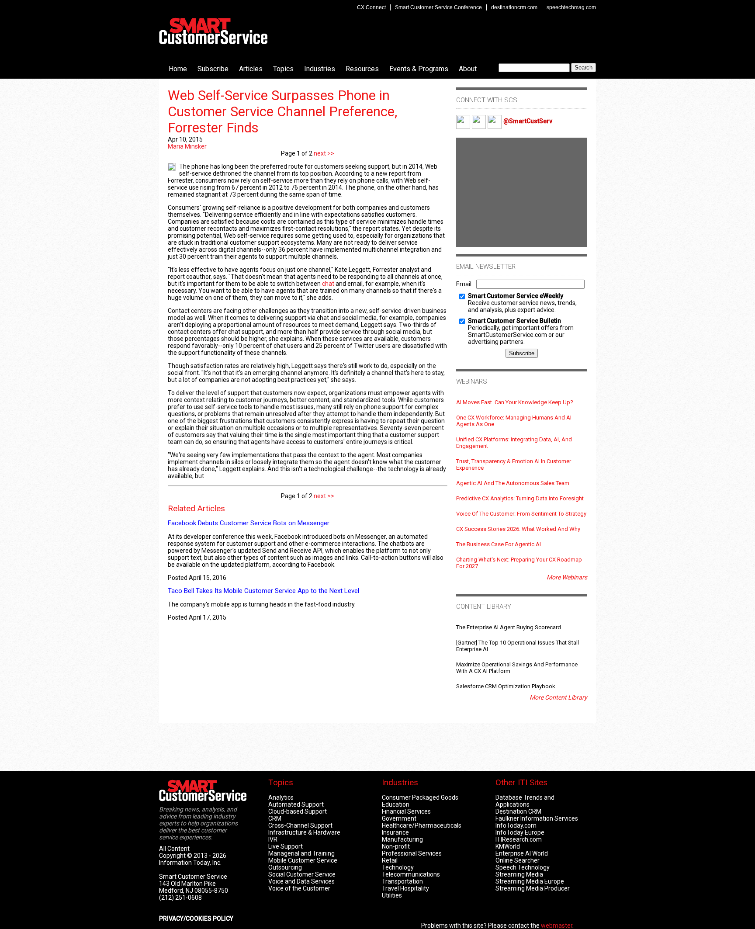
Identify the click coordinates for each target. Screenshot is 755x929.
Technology (398, 867)
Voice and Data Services (301, 881)
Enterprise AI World (521, 853)
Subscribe (213, 69)
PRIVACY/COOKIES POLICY (196, 918)
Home (178, 69)
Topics (283, 69)
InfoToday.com (516, 825)
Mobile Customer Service (302, 860)
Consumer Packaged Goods (420, 797)
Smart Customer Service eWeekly (515, 295)
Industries (319, 69)
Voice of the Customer (299, 888)
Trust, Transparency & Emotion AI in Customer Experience (513, 464)
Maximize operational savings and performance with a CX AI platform (517, 667)
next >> (323, 153)
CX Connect (371, 7)
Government (399, 818)
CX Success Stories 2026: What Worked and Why (518, 529)
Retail (390, 860)
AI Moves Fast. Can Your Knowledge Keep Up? (514, 402)
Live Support (285, 846)
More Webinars (567, 577)
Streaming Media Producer (532, 888)
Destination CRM (518, 811)
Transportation (402, 881)
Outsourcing (285, 867)
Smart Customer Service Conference (438, 7)
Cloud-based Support (297, 811)
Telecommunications (411, 874)
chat (328, 283)
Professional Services (412, 853)
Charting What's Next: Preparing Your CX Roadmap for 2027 (519, 562)
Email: (464, 284)
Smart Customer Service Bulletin (514, 320)
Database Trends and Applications (524, 801)
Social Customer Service (302, 874)
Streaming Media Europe (529, 881)
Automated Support (296, 804)
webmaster (556, 925)
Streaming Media (519, 874)
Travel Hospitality (405, 888)
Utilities (392, 895)
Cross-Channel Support (300, 825)
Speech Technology (522, 867)
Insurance (395, 832)
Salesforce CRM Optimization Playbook (505, 686)
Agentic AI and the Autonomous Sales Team (512, 483)
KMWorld (507, 846)
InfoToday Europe (519, 832)
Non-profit (396, 846)
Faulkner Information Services (536, 818)
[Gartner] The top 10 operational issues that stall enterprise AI (517, 645)
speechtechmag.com (571, 7)
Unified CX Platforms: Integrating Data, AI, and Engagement (514, 442)
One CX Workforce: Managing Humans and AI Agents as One (513, 420)
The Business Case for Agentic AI (498, 544)
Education (395, 804)
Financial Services (406, 811)
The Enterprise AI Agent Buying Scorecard (508, 627)
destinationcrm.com (514, 7)
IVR (272, 839)
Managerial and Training (301, 853)
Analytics (281, 797)
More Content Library (558, 697)
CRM (274, 818)
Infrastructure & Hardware (304, 832)
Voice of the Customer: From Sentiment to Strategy (521, 513)
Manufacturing (402, 839)
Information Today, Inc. (190, 862)
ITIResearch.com (518, 839)
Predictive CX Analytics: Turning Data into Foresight (520, 498)
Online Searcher (517, 860)
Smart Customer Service (213, 31)
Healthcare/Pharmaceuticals (421, 825)
